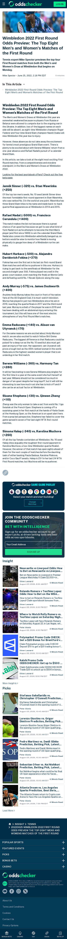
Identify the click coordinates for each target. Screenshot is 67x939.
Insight (7, 561)
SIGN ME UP (33, 552)
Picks (6, 688)
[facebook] (11, 891)
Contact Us (8, 919)
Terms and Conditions (13, 907)
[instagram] (18, 891)
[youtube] (4, 891)
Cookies (6, 913)
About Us (7, 900)
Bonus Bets (7, 936)
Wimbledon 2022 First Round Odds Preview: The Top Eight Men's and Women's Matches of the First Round (34, 91)
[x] (25, 891)
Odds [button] (47, 936)
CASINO (20, 936)
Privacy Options (10, 925)
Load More (7, 810)
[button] (60, 933)
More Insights (9, 683)
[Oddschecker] (19, 875)
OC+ (33, 936)
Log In (59, 4)
